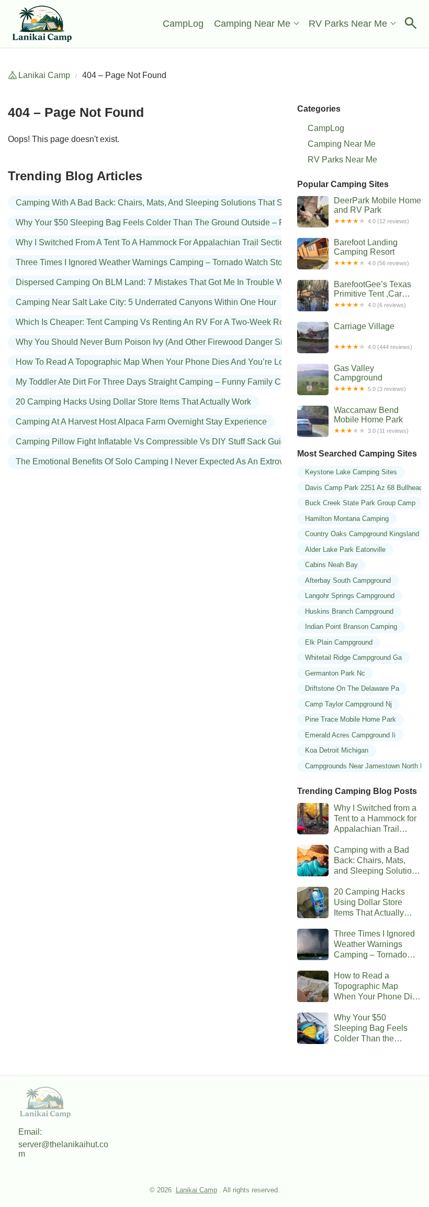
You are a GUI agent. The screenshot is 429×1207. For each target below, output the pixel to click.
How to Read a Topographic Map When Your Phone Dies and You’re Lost (153, 361)
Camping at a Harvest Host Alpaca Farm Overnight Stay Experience (141, 421)
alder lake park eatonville (345, 549)
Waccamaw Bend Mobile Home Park (371, 420)
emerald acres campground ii (350, 735)
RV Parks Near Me (348, 23)
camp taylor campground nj (348, 704)
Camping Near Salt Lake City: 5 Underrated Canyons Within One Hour (146, 302)
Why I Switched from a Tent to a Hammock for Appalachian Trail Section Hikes (164, 242)
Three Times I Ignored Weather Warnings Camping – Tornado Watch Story (152, 262)
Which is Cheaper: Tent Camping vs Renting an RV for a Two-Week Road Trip (163, 322)
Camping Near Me (252, 23)
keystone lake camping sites (351, 472)
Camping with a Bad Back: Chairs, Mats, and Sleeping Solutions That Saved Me (165, 202)
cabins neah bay (331, 565)
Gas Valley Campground (370, 378)
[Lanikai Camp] (42, 23)
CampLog (183, 23)
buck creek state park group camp (360, 503)
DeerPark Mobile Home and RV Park (377, 210)
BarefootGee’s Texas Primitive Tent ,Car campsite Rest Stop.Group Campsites (376, 295)
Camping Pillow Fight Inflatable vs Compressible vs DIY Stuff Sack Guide (153, 441)
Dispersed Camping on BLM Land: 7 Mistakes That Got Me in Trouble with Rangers (171, 282)
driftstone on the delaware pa (352, 688)
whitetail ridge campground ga (353, 657)
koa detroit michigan (336, 750)
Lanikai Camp (44, 75)
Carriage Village (373, 336)
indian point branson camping (351, 626)
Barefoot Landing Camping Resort (371, 252)
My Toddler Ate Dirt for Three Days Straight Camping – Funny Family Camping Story (173, 381)
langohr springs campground (349, 596)
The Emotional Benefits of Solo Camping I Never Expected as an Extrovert (154, 461)
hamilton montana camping (347, 519)
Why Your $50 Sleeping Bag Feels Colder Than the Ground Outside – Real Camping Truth (185, 222)
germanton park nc (335, 673)
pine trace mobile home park (350, 719)
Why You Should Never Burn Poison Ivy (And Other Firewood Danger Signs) (157, 342)
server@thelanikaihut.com (63, 1149)
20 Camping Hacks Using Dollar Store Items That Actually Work (133, 401)
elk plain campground (338, 642)
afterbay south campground (348, 580)
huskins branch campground (349, 611)
